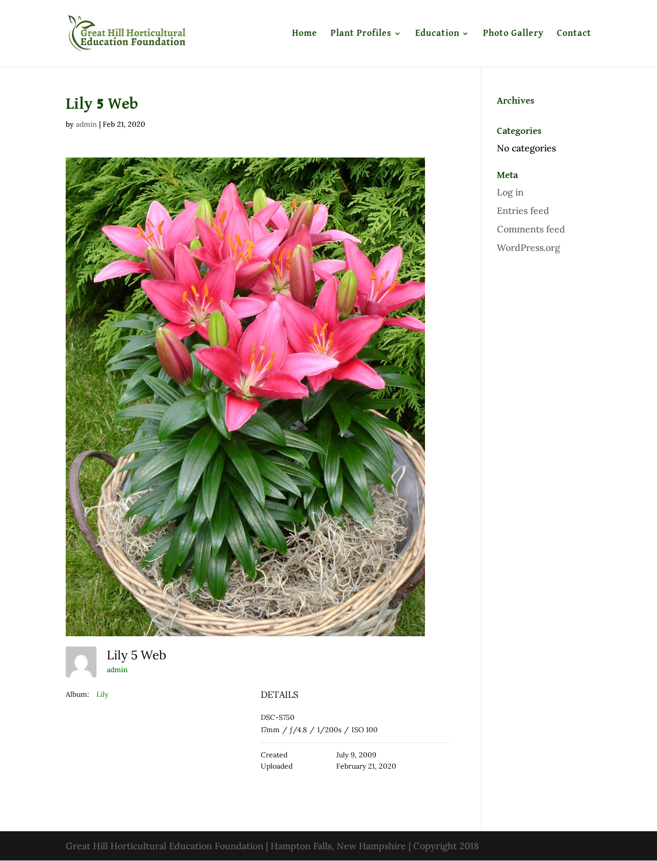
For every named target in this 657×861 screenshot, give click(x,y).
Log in (510, 192)
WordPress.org (528, 247)
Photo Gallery (513, 34)
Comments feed (531, 229)
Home (304, 34)
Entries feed (523, 211)
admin (86, 124)
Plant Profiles (361, 34)
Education (437, 34)
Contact (574, 34)
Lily (102, 694)
